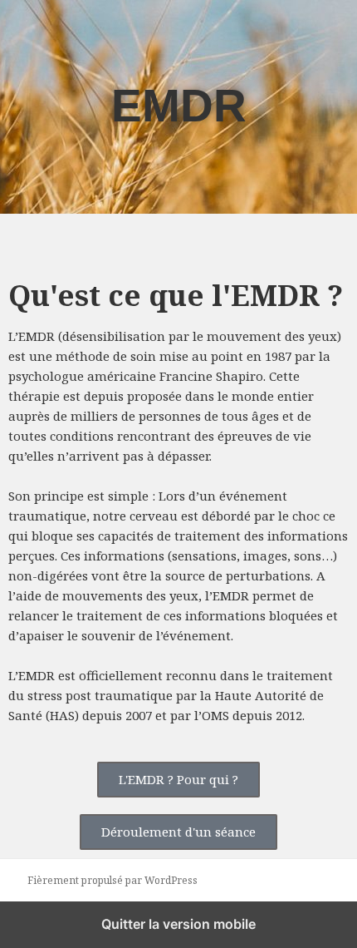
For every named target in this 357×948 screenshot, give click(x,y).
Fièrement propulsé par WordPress (112, 880)
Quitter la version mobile (178, 924)
